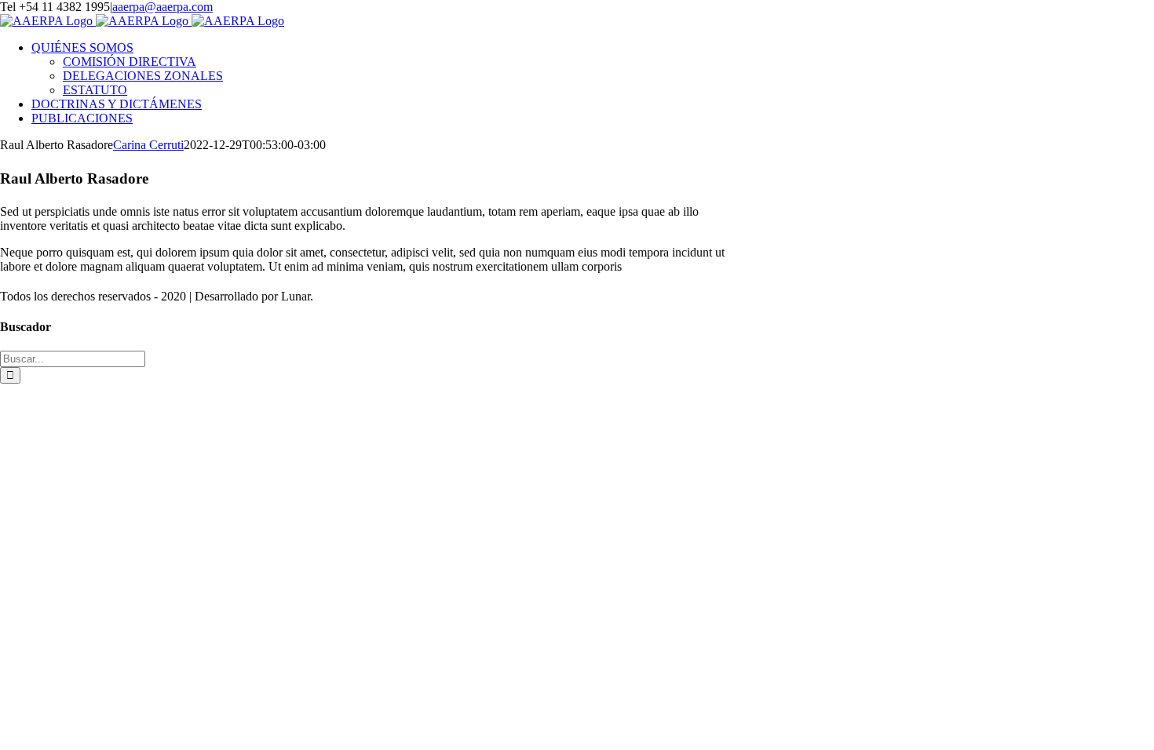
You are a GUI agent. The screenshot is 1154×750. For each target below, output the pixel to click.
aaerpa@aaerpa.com (162, 6)
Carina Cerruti (148, 144)
